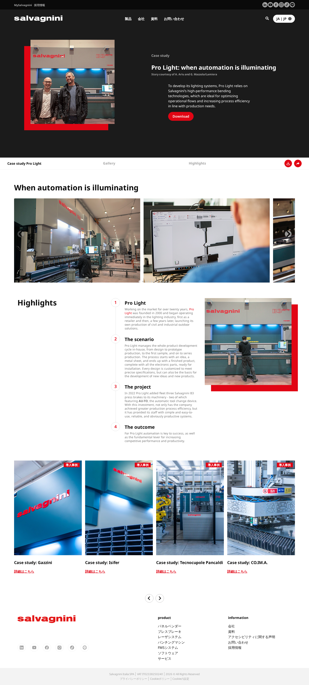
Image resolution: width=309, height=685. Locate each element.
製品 (128, 18)
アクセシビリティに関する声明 (251, 637)
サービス (164, 658)
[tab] (140, 281)
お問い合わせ (174, 18)
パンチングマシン (171, 642)
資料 (154, 18)
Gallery (109, 163)
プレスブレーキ (169, 631)
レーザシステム (169, 637)
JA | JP (282, 18)
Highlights (197, 163)
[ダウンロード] (288, 163)
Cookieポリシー (160, 679)
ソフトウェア (168, 653)
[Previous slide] (20, 234)
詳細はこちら (24, 571)
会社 (141, 18)
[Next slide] (288, 234)
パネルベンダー (169, 626)
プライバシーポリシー (133, 679)
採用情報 (235, 647)
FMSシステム (168, 647)
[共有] (298, 163)
